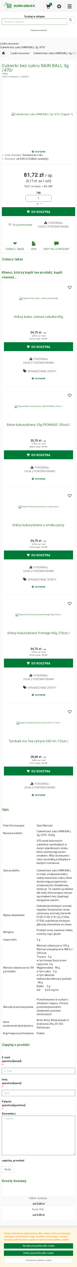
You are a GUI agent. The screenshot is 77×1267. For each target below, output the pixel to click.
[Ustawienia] (59, 6)
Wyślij (7, 1169)
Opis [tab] (34, 249)
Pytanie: (13, 1103)
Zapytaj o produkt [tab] (56, 249)
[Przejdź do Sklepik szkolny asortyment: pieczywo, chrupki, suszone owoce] (3, 53)
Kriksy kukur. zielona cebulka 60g (38, 317)
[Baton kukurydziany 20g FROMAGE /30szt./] (38, 406)
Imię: (11, 1081)
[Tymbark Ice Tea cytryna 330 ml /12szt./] (38, 723)
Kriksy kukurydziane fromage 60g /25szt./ (38, 633)
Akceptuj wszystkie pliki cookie (39, 1246)
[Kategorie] (69, 6)
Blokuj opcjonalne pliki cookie (38, 1253)
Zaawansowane (38, 30)
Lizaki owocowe (20, 53)
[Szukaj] (71, 20)
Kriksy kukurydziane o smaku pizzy (38, 525)
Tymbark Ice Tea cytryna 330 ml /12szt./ (38, 741)
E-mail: (11, 1059)
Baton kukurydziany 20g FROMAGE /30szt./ (38, 425)
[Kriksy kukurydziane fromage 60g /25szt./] (38, 615)
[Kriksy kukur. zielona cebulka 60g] (38, 298)
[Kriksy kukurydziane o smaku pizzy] (38, 507)
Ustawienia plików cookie (39, 1260)
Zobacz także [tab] (14, 249)
